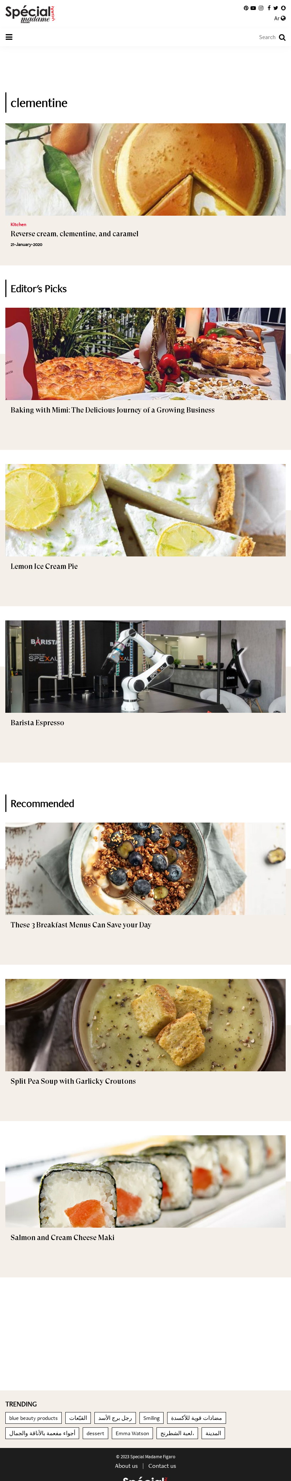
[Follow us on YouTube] (253, 8)
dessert (95, 1433)
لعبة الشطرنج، (177, 1433)
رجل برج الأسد (115, 1418)
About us (126, 1465)
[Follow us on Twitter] (275, 8)
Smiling (151, 1418)
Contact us (162, 1465)
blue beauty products (33, 1418)
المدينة (213, 1433)
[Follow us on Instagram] (261, 8)
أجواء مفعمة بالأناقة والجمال (42, 1433)
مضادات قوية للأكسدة (196, 1418)
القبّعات (78, 1418)
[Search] (279, 37)
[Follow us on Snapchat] (283, 8)
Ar (277, 18)
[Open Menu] (9, 37)
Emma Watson (132, 1433)
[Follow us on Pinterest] (246, 8)
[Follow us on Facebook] (269, 8)
